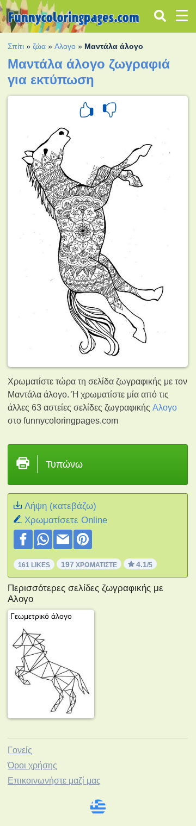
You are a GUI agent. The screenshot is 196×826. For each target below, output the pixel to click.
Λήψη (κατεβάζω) (60, 506)
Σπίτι (16, 46)
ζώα (39, 46)
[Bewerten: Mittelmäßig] (109, 111)
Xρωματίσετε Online (65, 520)
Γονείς (20, 750)
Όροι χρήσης (32, 765)
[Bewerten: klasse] (86, 111)
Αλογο (65, 46)
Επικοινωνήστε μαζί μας (54, 780)
